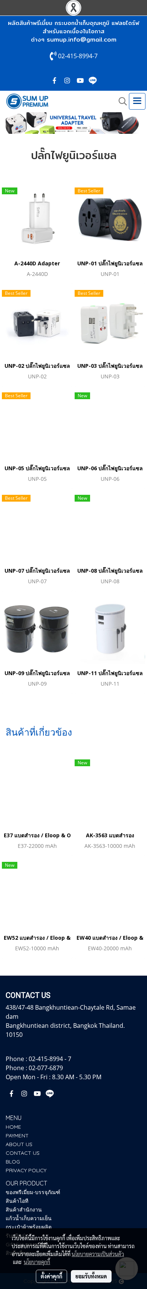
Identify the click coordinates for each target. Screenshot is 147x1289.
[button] (120, 101)
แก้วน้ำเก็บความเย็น (29, 1218)
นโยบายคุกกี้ (37, 1261)
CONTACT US (23, 1153)
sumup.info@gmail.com (81, 39)
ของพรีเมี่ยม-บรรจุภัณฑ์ (33, 1192)
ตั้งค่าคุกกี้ (51, 1276)
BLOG (13, 1161)
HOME (13, 1126)
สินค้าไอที (17, 1201)
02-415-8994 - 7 (50, 1059)
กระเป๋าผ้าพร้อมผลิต (29, 1227)
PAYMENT (17, 1135)
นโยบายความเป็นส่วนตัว (98, 1253)
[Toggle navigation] (137, 101)
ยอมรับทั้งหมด (91, 1276)
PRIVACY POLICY (26, 1170)
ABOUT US (19, 1144)
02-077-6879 (46, 1068)
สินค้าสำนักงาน (24, 1209)
